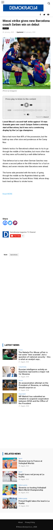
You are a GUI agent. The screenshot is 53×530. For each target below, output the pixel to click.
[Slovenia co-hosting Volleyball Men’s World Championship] (10, 489)
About (20, 522)
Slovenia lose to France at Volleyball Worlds (30, 462)
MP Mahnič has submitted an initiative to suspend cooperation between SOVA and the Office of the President (34, 400)
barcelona (13, 255)
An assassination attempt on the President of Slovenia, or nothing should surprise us (34, 385)
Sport (5, 28)
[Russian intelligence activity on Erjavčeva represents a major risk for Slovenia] (10, 371)
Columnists (22, 367)
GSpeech (46, 117)
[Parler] (15, 223)
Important (22, 394)
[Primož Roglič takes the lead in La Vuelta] (10, 503)
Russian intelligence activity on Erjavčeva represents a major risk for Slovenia (34, 371)
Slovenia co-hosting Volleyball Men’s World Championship (32, 489)
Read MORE (7, 194)
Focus (21, 349)
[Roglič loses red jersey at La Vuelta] (10, 476)
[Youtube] (48, 15)
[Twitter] (44, 15)
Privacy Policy (30, 522)
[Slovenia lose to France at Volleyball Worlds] (10, 463)
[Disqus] (26, 298)
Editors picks (23, 485)
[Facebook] (40, 15)
